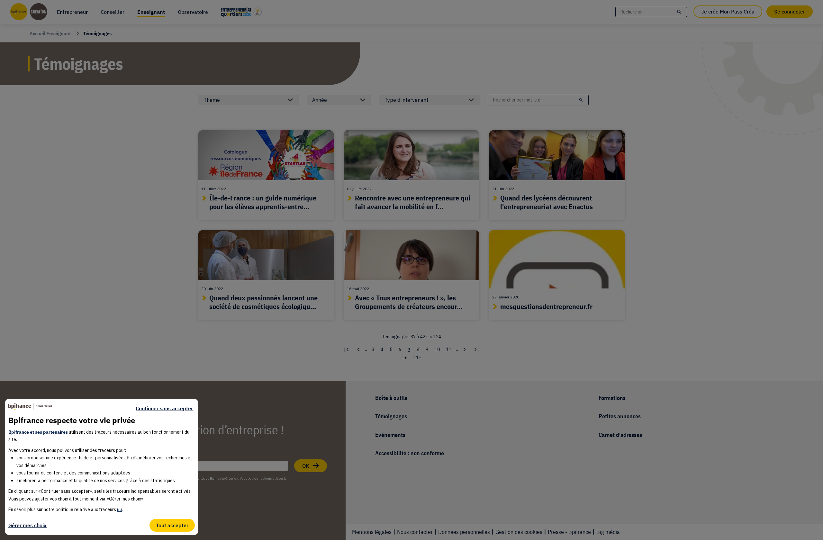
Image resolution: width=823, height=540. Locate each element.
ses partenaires (51, 432)
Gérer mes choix (27, 525)
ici (119, 509)
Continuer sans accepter (164, 408)
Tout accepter (172, 525)
